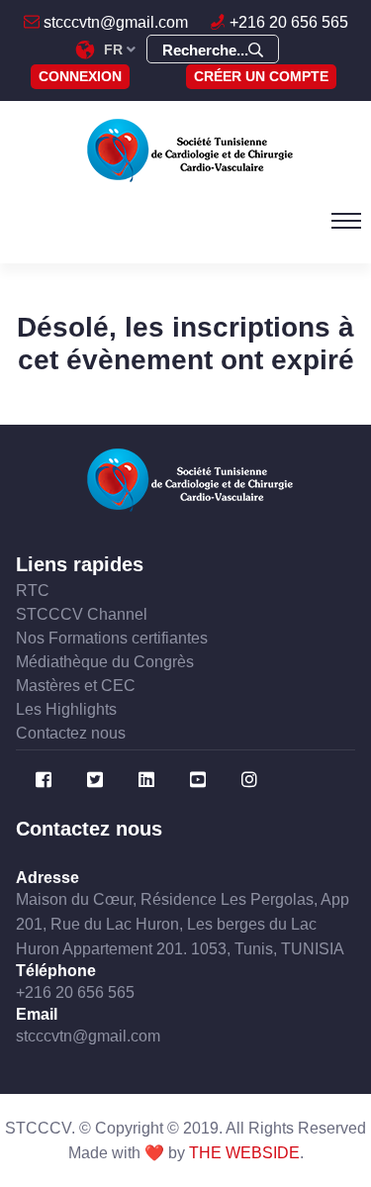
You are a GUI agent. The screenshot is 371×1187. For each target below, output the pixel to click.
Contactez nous (71, 733)
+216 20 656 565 (287, 22)
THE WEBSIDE (244, 1152)
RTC (32, 590)
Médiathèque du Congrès (105, 661)
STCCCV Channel (81, 614)
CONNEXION (80, 76)
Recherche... (205, 50)
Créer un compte (261, 76)
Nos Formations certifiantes (112, 638)
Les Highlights (66, 709)
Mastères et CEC (76, 685)
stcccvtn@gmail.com (114, 22)
